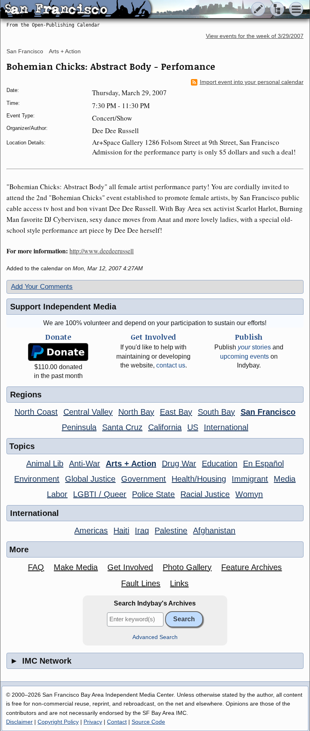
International (226, 427)
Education (219, 463)
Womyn (249, 494)
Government (143, 478)
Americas (91, 530)
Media (284, 478)
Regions (26, 394)
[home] (75, 9)
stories (254, 347)
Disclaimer (19, 721)
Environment (36, 478)
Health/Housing (199, 478)
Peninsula (79, 427)
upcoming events (244, 356)
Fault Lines (140, 583)
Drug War (179, 463)
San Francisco (24, 51)
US (192, 427)
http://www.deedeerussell (101, 250)
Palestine (171, 530)
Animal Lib (44, 463)
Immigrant (250, 478)
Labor (57, 494)
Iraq (142, 530)
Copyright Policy (58, 721)
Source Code (148, 721)
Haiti (121, 530)
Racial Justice (205, 494)
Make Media (76, 567)
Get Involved (130, 567)
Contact (117, 721)
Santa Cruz (122, 427)
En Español (263, 463)
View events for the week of (255, 36)
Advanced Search (155, 637)
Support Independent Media (63, 306)
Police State (153, 494)
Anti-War (84, 463)
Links (179, 583)
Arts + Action (65, 51)
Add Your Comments (42, 286)
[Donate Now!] (58, 352)
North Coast (36, 411)
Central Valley (88, 411)
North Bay (136, 411)
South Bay (216, 411)
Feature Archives (251, 567)
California (165, 427)
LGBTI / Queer (99, 494)
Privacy (93, 721)
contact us (170, 365)
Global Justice (90, 478)
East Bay (176, 411)
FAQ (36, 567)
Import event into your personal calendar (252, 82)
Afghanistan (214, 530)
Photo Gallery (187, 567)
